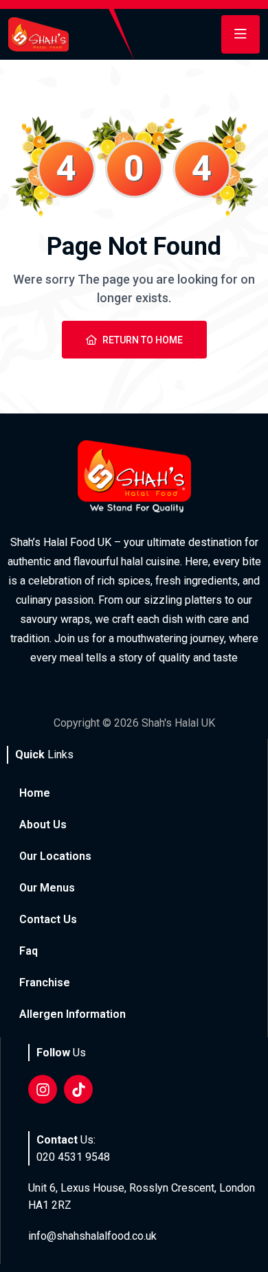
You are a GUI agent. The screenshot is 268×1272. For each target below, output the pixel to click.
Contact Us (48, 919)
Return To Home (142, 339)
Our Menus (47, 887)
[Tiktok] (78, 1089)
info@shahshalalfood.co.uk (92, 1235)
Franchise (44, 982)
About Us (43, 824)
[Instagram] (42, 1089)
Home (34, 792)
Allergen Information (72, 1014)
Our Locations (55, 856)
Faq (28, 950)
